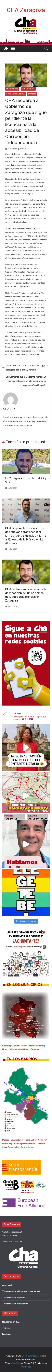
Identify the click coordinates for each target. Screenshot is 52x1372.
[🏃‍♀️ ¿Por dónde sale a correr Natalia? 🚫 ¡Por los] (26, 796)
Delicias (5, 1140)
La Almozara (16, 1140)
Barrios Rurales (27, 1147)
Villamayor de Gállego (19, 1049)
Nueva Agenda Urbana (15, 94)
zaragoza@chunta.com (12, 1241)
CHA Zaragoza (26, 10)
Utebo (5, 1049)
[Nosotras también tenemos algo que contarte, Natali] (26, 747)
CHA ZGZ (23, 149)
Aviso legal (7, 1285)
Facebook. (6, 1334)
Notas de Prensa (28, 89)
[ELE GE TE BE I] (26, 892)
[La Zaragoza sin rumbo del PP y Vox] (26, 450)
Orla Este (41, 1143)
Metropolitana (12, 89)
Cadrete (6, 1045)
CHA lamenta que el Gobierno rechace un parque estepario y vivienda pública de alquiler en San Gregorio (26, 380)
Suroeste (16, 1143)
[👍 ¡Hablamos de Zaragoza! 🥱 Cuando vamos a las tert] (26, 844)
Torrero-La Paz (29, 1140)
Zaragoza (32, 94)
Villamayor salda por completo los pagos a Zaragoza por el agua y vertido (27, 367)
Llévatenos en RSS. (10, 1321)
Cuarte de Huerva (19, 1045)
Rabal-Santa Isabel (10, 1147)
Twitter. (6, 1328)
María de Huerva (36, 1045)
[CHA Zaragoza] (5, 48)
